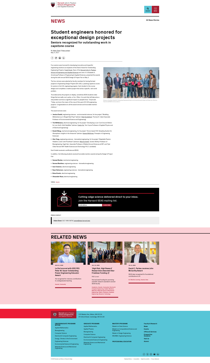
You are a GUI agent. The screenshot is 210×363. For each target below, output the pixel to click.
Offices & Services (150, 331)
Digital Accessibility (145, 359)
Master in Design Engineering (121, 333)
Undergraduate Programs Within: (65, 324)
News (146, 326)
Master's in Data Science (120, 326)
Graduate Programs (91, 323)
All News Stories (152, 20)
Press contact (65, 51)
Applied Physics (89, 329)
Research (101, 294)
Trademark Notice (128, 359)
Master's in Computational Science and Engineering (124, 329)
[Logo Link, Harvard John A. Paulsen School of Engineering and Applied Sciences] (63, 4)
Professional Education (121, 341)
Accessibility (136, 359)
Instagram (151, 354)
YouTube (154, 354)
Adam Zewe (56, 51)
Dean (146, 280)
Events (146, 329)
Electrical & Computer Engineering (104, 288)
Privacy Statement (155, 359)
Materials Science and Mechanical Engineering (65, 347)
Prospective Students (148, 335)
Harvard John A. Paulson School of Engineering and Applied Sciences (63, 314)
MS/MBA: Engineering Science (121, 336)
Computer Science (61, 333)
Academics (95, 287)
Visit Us (146, 338)
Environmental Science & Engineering (67, 344)
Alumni (146, 341)
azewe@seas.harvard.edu (82, 221)
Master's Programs (120, 323)
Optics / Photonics (104, 292)
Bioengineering (59, 330)
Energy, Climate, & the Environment (66, 338)
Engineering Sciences (61, 341)
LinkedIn (158, 354)
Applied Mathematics (61, 327)
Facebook (144, 354)
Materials (94, 290)
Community (63, 284)
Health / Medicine (109, 289)
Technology (107, 294)
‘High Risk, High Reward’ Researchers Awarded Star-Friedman (103, 270)
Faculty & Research (150, 323)
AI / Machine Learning (134, 280)
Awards (57, 182)
